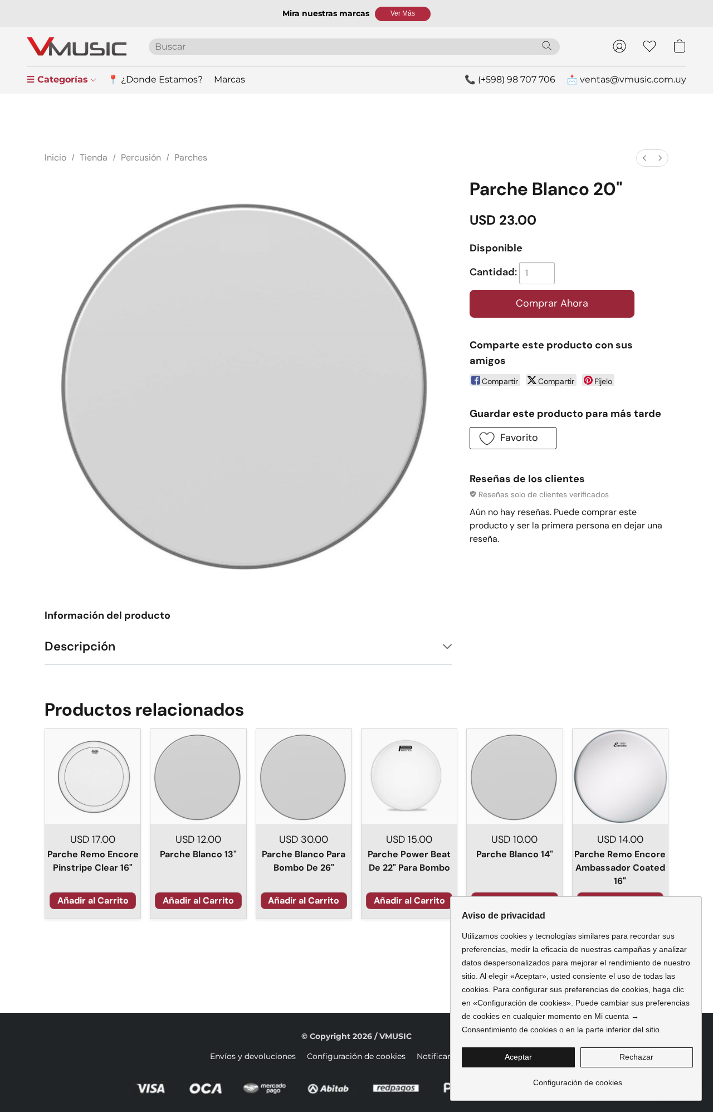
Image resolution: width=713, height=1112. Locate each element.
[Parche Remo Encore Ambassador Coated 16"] (620, 776)
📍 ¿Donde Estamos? (155, 79)
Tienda (94, 157)
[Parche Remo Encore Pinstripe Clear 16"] (92, 776)
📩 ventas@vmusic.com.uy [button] (626, 79)
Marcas (229, 79)
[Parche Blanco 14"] (514, 776)
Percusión (141, 157)
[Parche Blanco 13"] (198, 776)
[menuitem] (644, 158)
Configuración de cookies (356, 1056)
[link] (577, 1078)
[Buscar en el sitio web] (547, 46)
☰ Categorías (59, 79)
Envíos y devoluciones (253, 1056)
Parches (190, 157)
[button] (403, 14)
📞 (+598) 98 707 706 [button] (510, 79)
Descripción (80, 646)
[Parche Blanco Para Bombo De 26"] (303, 776)
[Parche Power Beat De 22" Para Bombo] (409, 776)
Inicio (55, 157)
